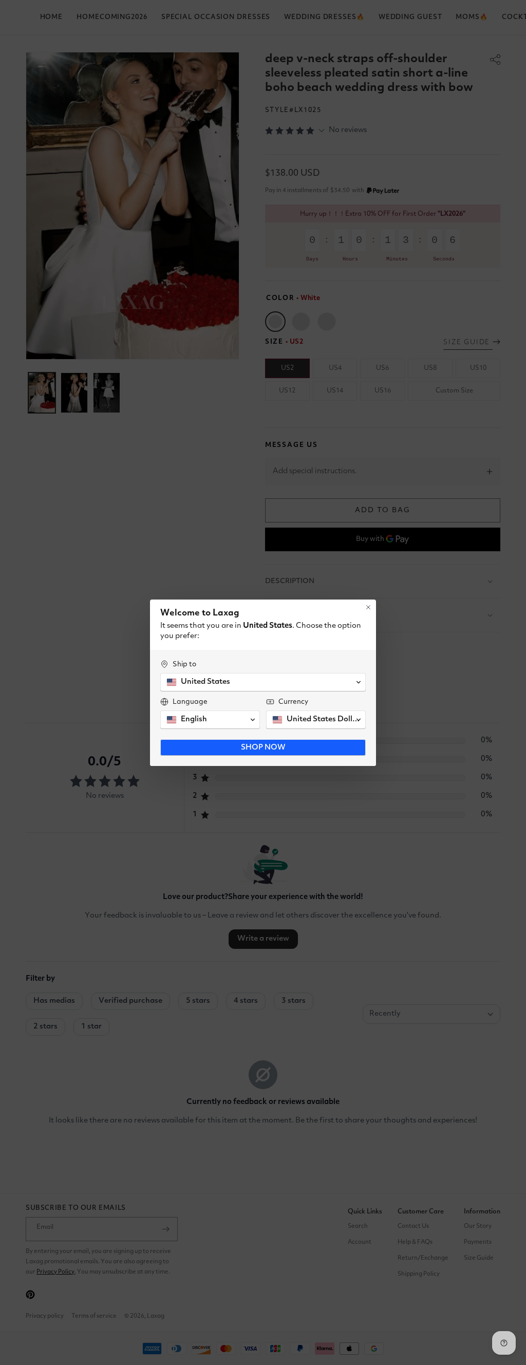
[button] (263, 682)
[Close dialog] (368, 607)
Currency (293, 701)
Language (190, 701)
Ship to (184, 664)
